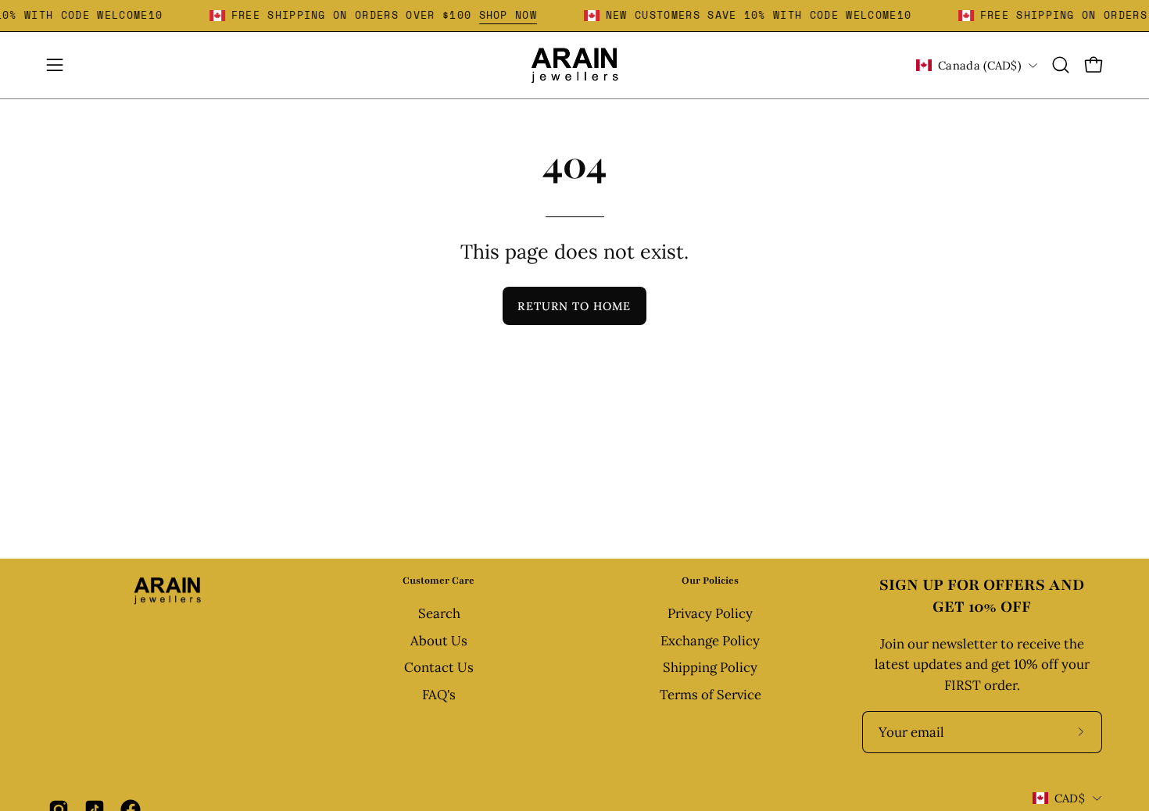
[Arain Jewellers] (574, 65)
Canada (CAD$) (979, 65)
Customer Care (438, 580)
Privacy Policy (710, 613)
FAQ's (439, 694)
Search (438, 613)
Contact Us (439, 668)
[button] (1060, 64)
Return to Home (574, 306)
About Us (438, 640)
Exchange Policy (710, 640)
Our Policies (710, 580)
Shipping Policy (710, 668)
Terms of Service (710, 694)
